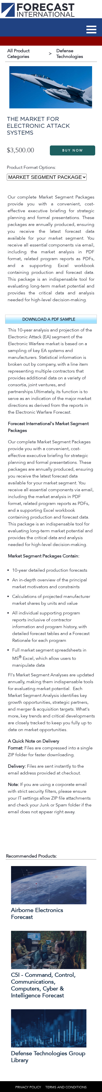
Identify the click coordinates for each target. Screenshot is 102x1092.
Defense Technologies (69, 53)
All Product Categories (18, 53)
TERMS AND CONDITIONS (66, 1087)
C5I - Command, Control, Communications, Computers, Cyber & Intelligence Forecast (43, 985)
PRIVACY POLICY (28, 1087)
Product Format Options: (31, 167)
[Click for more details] (48, 903)
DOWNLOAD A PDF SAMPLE (48, 319)
